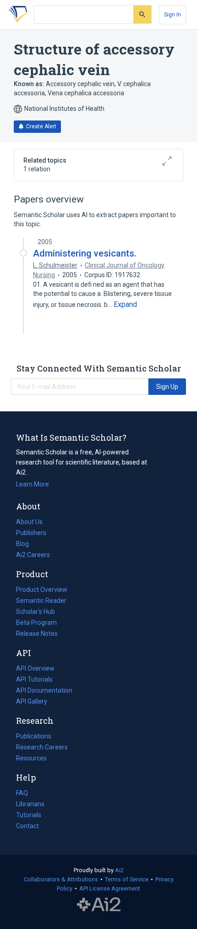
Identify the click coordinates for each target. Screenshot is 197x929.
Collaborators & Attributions (61, 879)
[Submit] (142, 14)
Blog (26, 544)
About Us (29, 521)
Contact (27, 826)
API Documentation (44, 691)
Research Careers (42, 748)
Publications (33, 737)
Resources (31, 759)
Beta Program (36, 622)
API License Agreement (109, 888)
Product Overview (41, 589)
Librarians (30, 804)
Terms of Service (126, 879)
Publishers (31, 532)
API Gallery (31, 701)
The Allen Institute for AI (98, 904)
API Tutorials (34, 679)
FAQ (22, 793)
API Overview (35, 668)
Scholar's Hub (35, 611)
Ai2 (119, 870)
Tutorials (28, 815)
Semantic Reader (41, 600)
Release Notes (37, 633)
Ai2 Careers (33, 555)
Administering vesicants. (85, 253)
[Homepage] (17, 14)
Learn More (32, 484)
